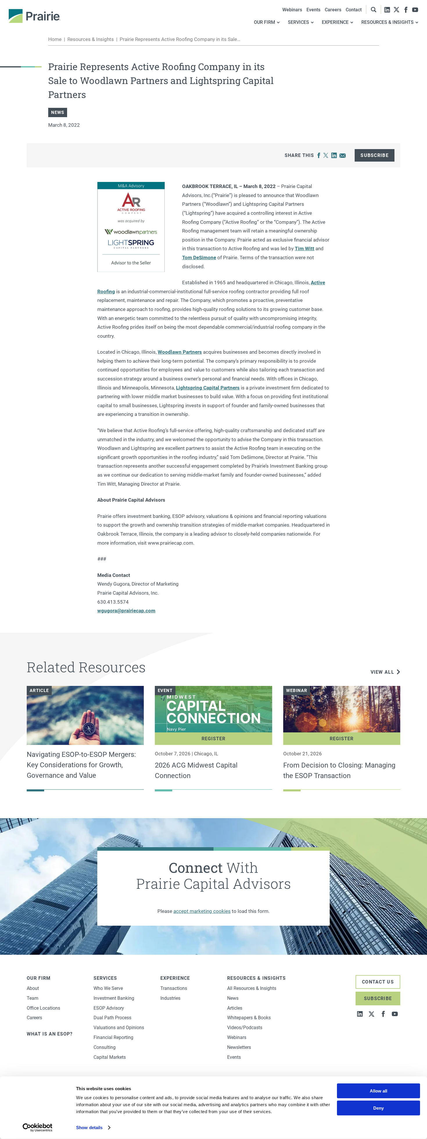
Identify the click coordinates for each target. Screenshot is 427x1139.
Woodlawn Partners (180, 352)
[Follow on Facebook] (406, 9)
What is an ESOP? (50, 1034)
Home (55, 39)
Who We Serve (108, 988)
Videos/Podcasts (244, 1027)
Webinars (292, 9)
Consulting (105, 1047)
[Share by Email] (342, 155)
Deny (378, 1108)
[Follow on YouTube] (415, 9)
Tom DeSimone (199, 257)
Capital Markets (110, 1057)
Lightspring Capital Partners (208, 388)
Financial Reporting (113, 1037)
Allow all (378, 1090)
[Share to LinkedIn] (334, 155)
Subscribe (374, 155)
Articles (234, 1008)
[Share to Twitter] (326, 155)
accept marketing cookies (202, 911)
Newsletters (239, 1047)
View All (382, 672)
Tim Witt (304, 248)
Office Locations (43, 1008)
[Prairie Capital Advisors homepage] (34, 16)
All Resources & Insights (251, 988)
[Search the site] (373, 9)
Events (313, 9)
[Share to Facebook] (318, 155)
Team (32, 998)
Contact (354, 9)
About (33, 988)
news (57, 112)
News (232, 998)
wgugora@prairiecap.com (126, 611)
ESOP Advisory (109, 1008)
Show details (89, 1127)
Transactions (173, 988)
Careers (333, 9)
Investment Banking (114, 998)
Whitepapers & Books (249, 1017)
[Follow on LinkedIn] (387, 9)
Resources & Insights (90, 39)
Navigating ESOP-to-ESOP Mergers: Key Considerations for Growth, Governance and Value (81, 764)
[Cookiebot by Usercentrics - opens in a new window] (37, 1127)
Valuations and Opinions (119, 1027)
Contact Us (378, 982)
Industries (170, 998)
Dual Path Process (112, 1017)
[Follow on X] (396, 9)
